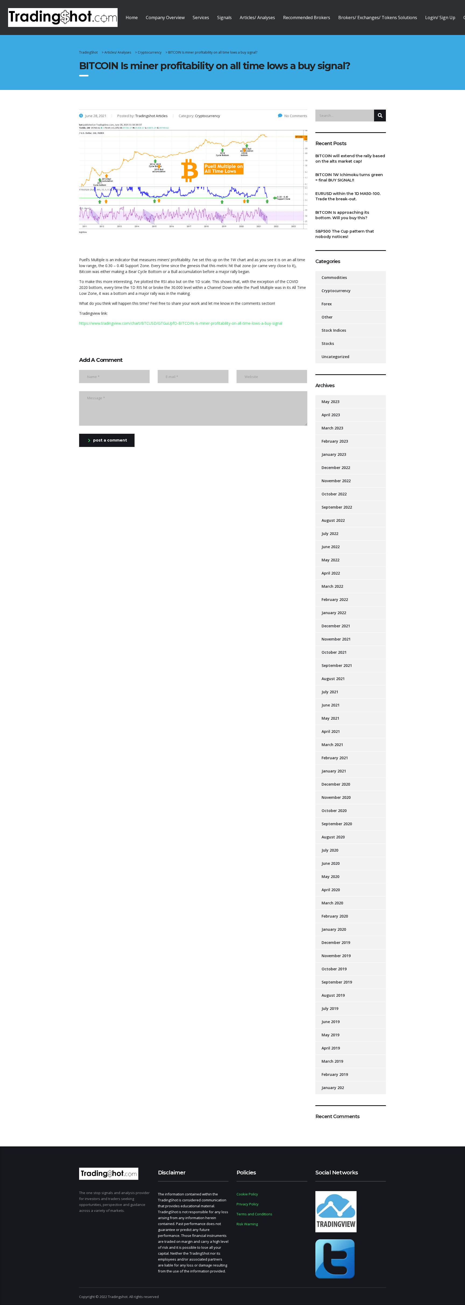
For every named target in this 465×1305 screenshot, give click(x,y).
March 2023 (332, 428)
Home (132, 17)
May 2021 (330, 718)
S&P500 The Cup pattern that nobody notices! (344, 234)
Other (327, 317)
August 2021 (333, 678)
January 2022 (334, 612)
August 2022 (333, 520)
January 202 (333, 1087)
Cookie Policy (247, 1194)
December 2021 (336, 625)
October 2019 (334, 968)
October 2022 (334, 493)
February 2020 (335, 916)
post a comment (110, 440)
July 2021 (330, 691)
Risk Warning (247, 1224)
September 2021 (337, 665)
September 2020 (337, 823)
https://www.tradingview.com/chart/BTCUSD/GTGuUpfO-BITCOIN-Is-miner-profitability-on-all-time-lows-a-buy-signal (180, 323)
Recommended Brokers (306, 17)
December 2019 (336, 942)
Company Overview (165, 17)
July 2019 (330, 1008)
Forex (327, 303)
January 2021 (334, 771)
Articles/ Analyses (257, 17)
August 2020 (333, 836)
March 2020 (332, 902)
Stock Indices (334, 330)
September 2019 (337, 982)
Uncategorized (335, 356)
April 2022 (331, 573)
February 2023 (335, 441)
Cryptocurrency (336, 290)
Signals (224, 17)
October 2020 (334, 810)
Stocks (328, 343)
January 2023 (334, 454)
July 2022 (330, 533)
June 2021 (331, 705)
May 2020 (330, 876)
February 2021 (335, 757)
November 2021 (336, 639)
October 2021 (334, 652)
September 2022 (337, 507)
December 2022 (336, 467)
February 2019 (335, 1074)
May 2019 (330, 1034)
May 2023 (330, 401)
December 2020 (336, 784)
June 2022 (331, 546)
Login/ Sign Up (440, 17)
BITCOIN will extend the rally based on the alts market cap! (350, 158)
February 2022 (335, 599)
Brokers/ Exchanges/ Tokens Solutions (377, 17)
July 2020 (330, 850)
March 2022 (332, 586)
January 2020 (334, 929)
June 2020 (331, 863)
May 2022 (330, 559)
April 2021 (331, 731)
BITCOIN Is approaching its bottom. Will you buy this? (342, 215)
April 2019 (331, 1048)
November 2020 (336, 797)
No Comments (295, 115)
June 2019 (331, 1021)
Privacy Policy (248, 1204)
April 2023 (331, 414)
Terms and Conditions (254, 1214)
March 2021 (332, 744)
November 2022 (336, 480)
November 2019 (336, 955)
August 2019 (333, 995)
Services (201, 17)
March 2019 (332, 1061)
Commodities (334, 277)
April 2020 (331, 889)
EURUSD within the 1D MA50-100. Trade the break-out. (348, 196)
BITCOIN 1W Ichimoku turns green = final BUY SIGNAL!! (349, 177)
